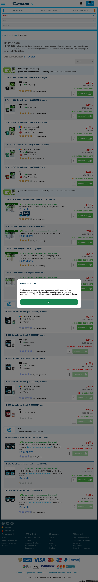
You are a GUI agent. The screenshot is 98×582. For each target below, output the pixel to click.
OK (48, 302)
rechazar (73, 294)
